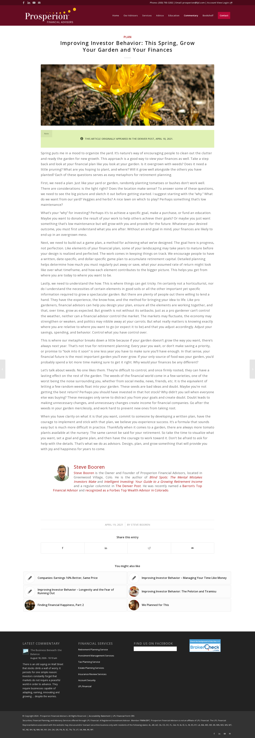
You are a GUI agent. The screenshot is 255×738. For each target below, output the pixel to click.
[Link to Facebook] (23, 2)
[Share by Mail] (192, 548)
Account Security (87, 680)
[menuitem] (115, 15)
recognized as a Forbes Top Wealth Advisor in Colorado (126, 490)
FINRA (142, 720)
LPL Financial (84, 686)
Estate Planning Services (91, 667)
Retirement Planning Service (93, 649)
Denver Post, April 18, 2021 (155, 138)
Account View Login (218, 2)
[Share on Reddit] (149, 548)
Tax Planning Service (89, 661)
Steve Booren (84, 473)
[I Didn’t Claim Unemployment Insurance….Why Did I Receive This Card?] (2, 369)
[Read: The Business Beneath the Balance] (26, 651)
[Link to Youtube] (34, 2)
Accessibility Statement (99, 716)
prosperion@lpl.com (193, 2)
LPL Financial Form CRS (123, 716)
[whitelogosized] (51, 15)
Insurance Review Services (92, 674)
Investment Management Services (96, 655)
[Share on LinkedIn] (106, 548)
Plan (127, 37)
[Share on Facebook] (62, 548)
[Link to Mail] (39, 2)
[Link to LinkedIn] (28, 2)
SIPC (148, 720)
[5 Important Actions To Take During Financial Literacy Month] (252, 369)
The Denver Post (128, 486)
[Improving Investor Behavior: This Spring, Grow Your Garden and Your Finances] (127, 95)
